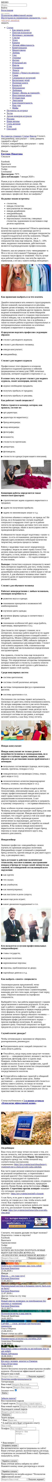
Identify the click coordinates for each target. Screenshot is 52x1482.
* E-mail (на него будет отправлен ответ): (20, 1423)
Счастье (16, 37)
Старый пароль (8, 1403)
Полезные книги (20, 83)
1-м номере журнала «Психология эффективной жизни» (22, 1101)
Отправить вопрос (9, 1445)
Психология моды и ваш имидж (16, 1313)
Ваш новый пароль (10, 1406)
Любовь (16, 52)
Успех (15, 40)
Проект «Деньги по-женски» (26, 73)
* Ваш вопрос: (8, 1443)
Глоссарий (12, 129)
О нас (9, 126)
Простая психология (21, 32)
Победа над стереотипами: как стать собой (21, 1266)
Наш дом (16, 105)
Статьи (10, 27)
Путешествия (18, 98)
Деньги (15, 70)
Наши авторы (13, 121)
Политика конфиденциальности (16, 1379)
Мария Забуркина (9, 1353)
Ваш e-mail (6, 1384)
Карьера (16, 42)
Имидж (15, 65)
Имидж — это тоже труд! (13, 1276)
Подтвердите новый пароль (14, 1409)
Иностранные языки (21, 95)
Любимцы (17, 90)
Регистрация (7, 10)
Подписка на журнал (17, 110)
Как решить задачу (21, 30)
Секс (14, 55)
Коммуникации (19, 47)
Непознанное (18, 88)
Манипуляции (19, 50)
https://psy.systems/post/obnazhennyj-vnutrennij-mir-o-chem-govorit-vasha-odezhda (24, 1165)
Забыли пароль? (8, 1398)
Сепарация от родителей (23, 78)
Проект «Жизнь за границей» (26, 93)
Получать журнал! (36, 1258)
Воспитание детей (21, 80)
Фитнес (15, 60)
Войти (4, 8)
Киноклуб (17, 85)
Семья (15, 75)
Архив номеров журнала (19, 116)
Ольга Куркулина (9, 1363)
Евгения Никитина (12, 153)
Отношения (17, 68)
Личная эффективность (23, 45)
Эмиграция (17, 100)
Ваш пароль (6, 1387)
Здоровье (16, 57)
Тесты (10, 113)
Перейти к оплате (9, 1461)
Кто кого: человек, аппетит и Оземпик (19, 1361)
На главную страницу (11, 136)
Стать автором (13, 124)
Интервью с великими (22, 35)
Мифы (15, 108)
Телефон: (5, 1428)
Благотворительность (22, 103)
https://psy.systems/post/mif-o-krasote (27, 1193)
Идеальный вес (19, 63)
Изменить (6, 1415)
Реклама (10, 119)
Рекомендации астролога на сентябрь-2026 (21, 1338)
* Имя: (4, 1420)
